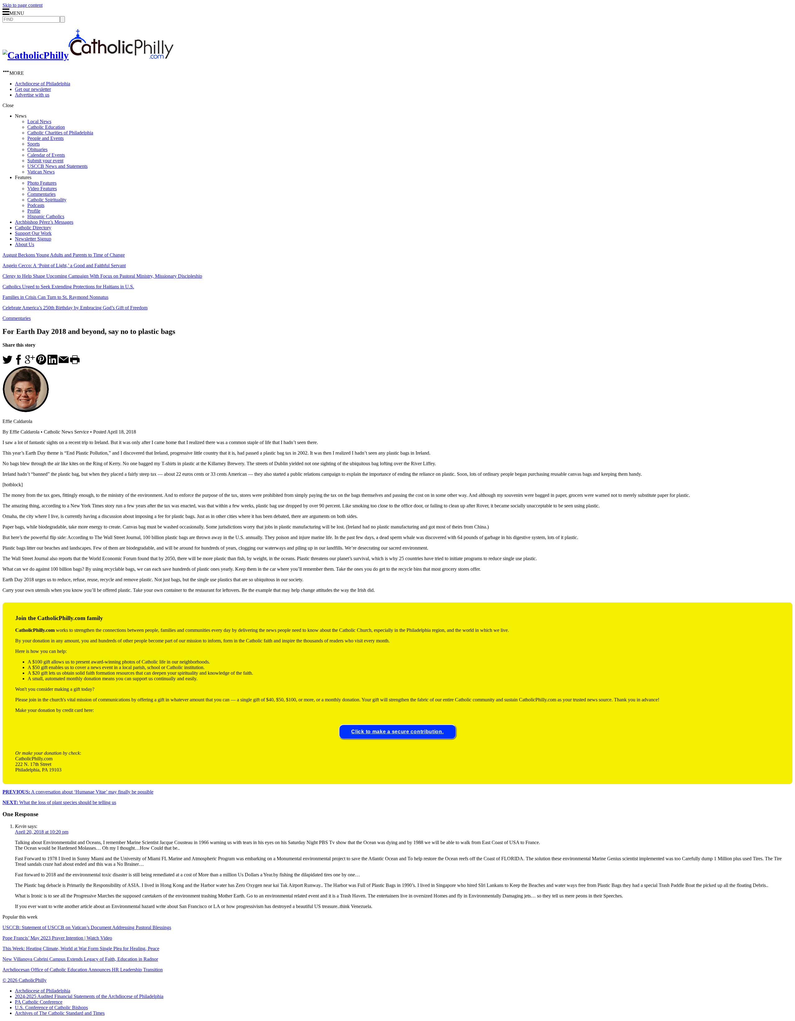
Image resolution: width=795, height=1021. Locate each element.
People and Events (45, 138)
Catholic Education (46, 127)
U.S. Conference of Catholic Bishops (51, 1007)
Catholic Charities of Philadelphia (60, 132)
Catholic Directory (33, 227)
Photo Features (42, 183)
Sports (33, 143)
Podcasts (35, 205)
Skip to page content (22, 5)
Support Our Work (33, 233)
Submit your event (45, 160)
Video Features (42, 188)
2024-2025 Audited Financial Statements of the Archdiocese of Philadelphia (89, 996)
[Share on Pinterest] (41, 363)
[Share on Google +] (30, 363)
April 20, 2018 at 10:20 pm (41, 831)
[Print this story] (75, 363)
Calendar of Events (46, 155)
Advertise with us (32, 94)
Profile (33, 211)
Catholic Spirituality (46, 199)
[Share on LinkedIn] (52, 363)
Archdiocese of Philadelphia (42, 83)
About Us (24, 244)
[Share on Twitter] (7, 363)
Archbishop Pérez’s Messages (44, 222)
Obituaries (37, 149)
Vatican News (41, 171)
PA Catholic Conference (38, 1002)
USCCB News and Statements (57, 166)
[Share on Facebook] (19, 363)
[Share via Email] (64, 363)
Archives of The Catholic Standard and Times (60, 1013)
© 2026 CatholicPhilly (24, 980)
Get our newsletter (33, 89)
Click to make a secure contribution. (397, 731)
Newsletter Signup (33, 238)
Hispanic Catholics (45, 216)
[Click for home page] (88, 55)
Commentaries (41, 194)
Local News (39, 121)
